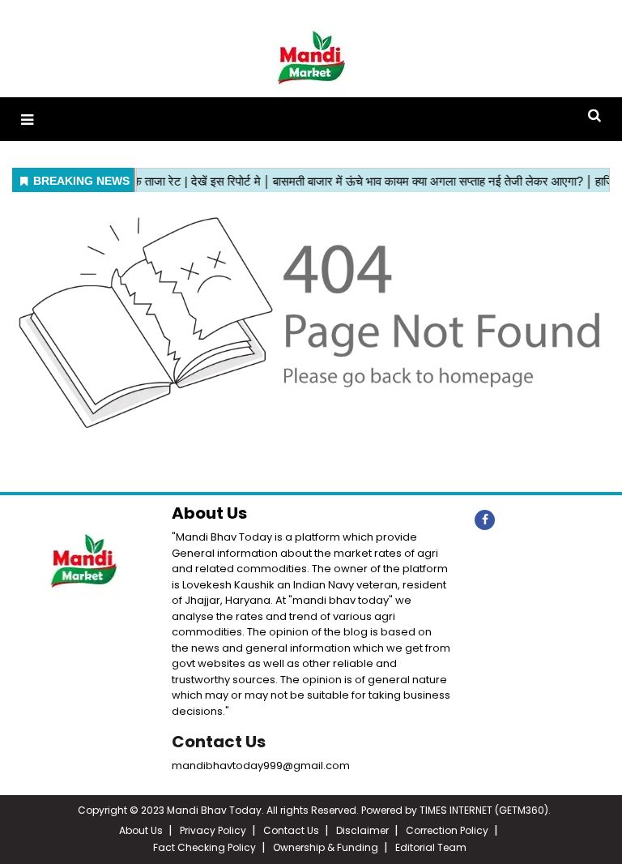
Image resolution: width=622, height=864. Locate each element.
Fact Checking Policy (204, 847)
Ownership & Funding (325, 847)
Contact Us (219, 741)
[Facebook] (485, 520)
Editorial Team (430, 847)
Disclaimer (362, 830)
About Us (141, 830)
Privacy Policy (213, 830)
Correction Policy (447, 830)
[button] (27, 119)
